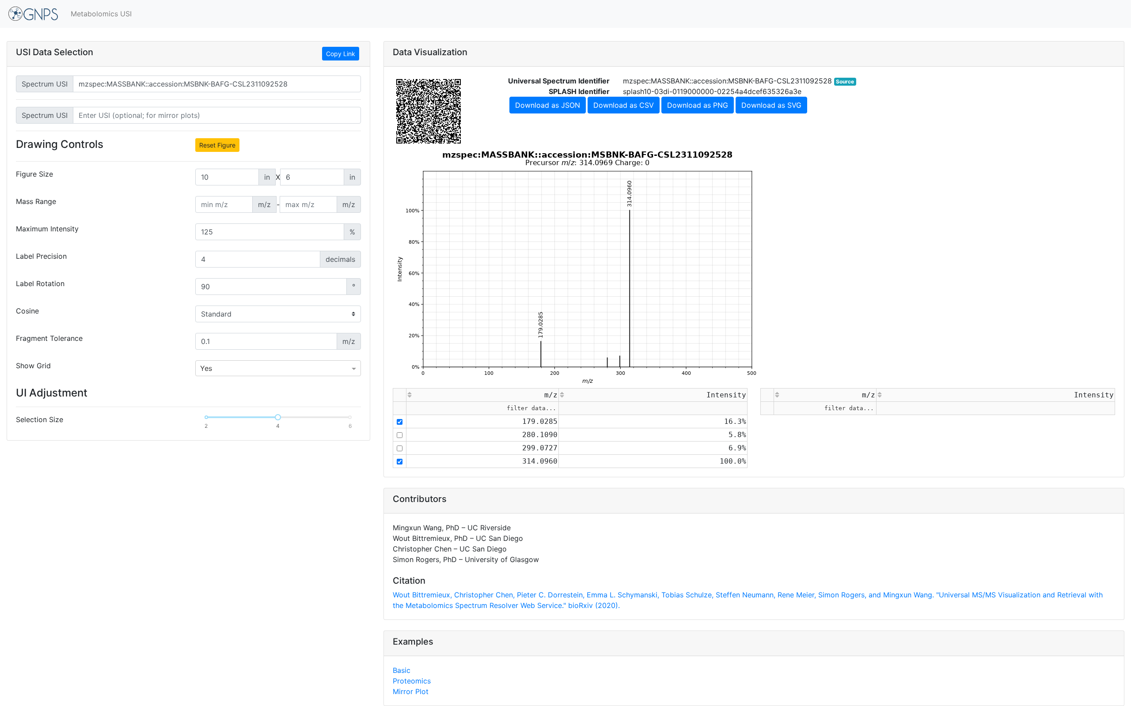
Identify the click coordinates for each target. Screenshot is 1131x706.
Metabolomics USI (101, 13)
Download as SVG (771, 105)
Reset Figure (217, 145)
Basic (401, 670)
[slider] (278, 417)
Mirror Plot (411, 691)
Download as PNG (697, 105)
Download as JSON (547, 105)
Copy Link (340, 53)
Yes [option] (206, 368)
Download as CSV (623, 105)
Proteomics (412, 680)
